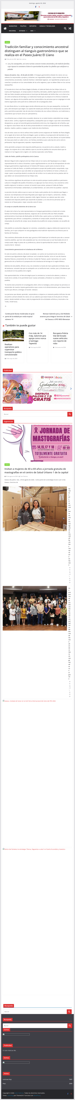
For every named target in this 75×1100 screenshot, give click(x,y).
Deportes (32, 19)
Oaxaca (7, 35)
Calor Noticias (24, 441)
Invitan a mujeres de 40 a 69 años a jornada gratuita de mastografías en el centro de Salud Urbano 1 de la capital (36, 435)
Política (23, 19)
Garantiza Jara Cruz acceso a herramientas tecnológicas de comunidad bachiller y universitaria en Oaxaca (69, 492)
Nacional (12, 24)
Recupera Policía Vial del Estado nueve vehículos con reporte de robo (60, 331)
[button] (26, 23)
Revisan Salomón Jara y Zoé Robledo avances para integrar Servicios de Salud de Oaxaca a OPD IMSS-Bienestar (55, 309)
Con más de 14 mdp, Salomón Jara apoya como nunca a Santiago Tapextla (37, 331)
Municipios (13, 19)
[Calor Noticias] (5, 21)
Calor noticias (22, 52)
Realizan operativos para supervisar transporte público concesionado (13, 342)
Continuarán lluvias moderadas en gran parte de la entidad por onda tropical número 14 (19, 309)
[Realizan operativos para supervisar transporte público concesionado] (13, 324)
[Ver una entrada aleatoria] (70, 21)
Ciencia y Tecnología (47, 19)
